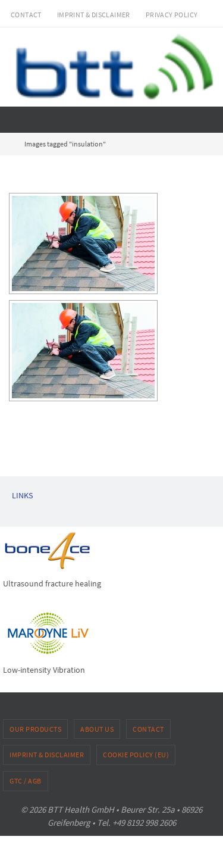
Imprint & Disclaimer (93, 14)
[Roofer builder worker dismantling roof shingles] (83, 243)
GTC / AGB (26, 780)
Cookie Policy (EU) (136, 754)
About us (97, 729)
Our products (35, 729)
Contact (26, 14)
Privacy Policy (172, 14)
